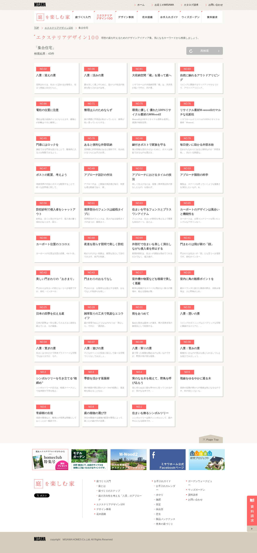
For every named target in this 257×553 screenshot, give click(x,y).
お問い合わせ (215, 4)
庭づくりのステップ (109, 490)
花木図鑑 (147, 17)
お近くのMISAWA (164, 4)
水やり (159, 494)
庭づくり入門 (83, 17)
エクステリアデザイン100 (104, 17)
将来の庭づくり (164, 524)
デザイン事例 (126, 17)
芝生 (158, 514)
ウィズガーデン (190, 17)
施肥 (158, 499)
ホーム (141, 4)
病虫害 (159, 509)
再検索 (204, 50)
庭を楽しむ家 (53, 17)
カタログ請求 (191, 4)
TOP (36, 27)
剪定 (158, 504)
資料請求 (212, 17)
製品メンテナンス (165, 519)
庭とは (102, 486)
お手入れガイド (169, 17)
